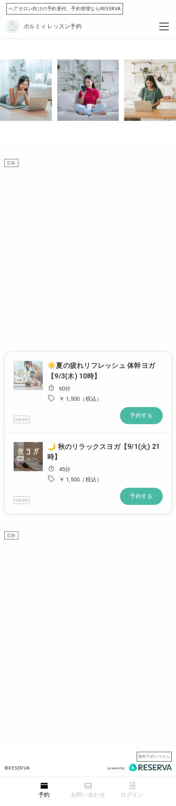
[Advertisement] (88, 255)
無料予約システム (154, 756)
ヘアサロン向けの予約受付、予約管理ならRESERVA (65, 9)
